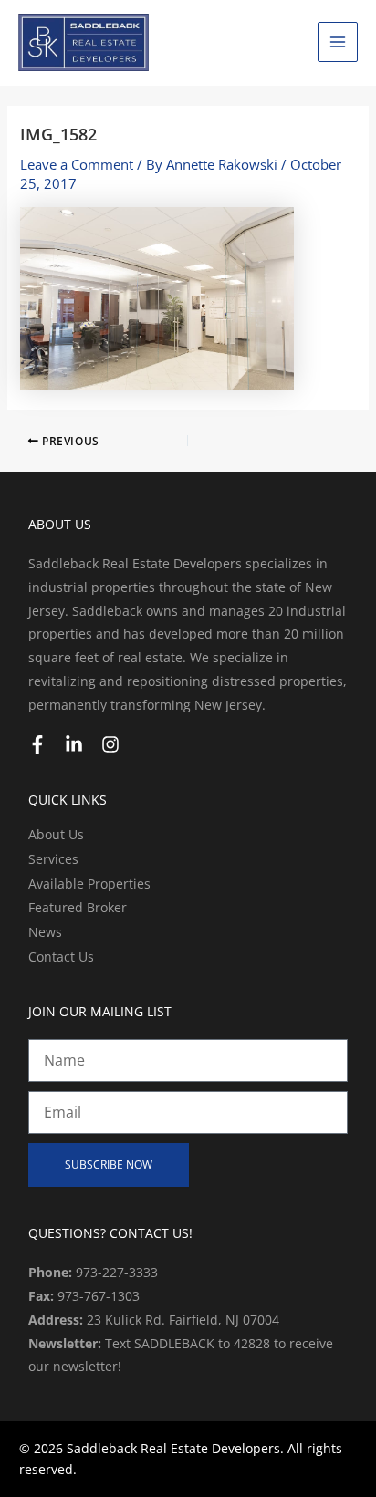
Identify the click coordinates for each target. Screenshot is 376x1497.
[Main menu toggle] (338, 42)
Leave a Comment (76, 164)
